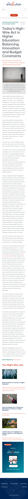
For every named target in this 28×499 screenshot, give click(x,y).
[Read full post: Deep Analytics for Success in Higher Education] (9, 374)
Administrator (17, 359)
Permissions (24, 483)
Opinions (13, 23)
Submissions (4, 483)
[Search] (25, 9)
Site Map (24, 487)
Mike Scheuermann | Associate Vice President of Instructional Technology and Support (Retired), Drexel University (13, 62)
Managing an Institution (8, 22)
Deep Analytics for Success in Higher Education (13, 383)
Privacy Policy (14, 483)
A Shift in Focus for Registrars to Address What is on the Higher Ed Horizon (12, 433)
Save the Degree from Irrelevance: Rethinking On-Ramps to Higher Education (12, 408)
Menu (14, 15)
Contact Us (4, 487)
